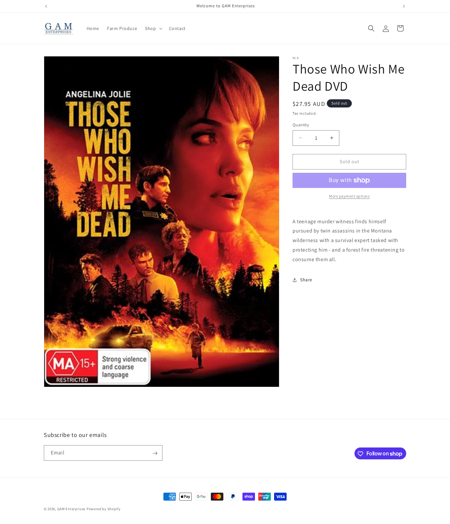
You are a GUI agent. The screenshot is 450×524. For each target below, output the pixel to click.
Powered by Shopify (104, 509)
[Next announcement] (404, 6)
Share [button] (306, 280)
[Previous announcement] (46, 6)
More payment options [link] (349, 196)
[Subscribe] (155, 453)
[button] (153, 28)
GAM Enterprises (71, 509)
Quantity (301, 125)
